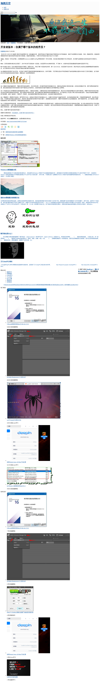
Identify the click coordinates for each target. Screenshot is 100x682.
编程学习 (9, 272)
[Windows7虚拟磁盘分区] (20, 166)
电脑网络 (13, 43)
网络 (46, 284)
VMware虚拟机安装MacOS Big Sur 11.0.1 (18, 324)
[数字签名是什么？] (22, 230)
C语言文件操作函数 (12, 677)
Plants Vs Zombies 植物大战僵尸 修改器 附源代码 (20, 612)
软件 (66, 284)
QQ (5, 127)
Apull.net (90, 269)
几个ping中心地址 (6, 261)
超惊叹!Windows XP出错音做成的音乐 (16, 134)
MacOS (75, 284)
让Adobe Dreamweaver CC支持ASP (16, 377)
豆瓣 (12, 127)
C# (77, 284)
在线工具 (6, 9)
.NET (51, 284)
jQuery (29, 284)
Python (5, 284)
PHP (27, 284)
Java (59, 284)
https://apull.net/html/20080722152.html (17, 121)
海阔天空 (6, 3)
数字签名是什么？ (6, 233)
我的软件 (9, 280)
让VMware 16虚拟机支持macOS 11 (16, 486)
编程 (68, 284)
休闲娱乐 (9, 281)
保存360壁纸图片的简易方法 (10, 197)
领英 (18, 127)
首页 (5, 7)
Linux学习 (9, 275)
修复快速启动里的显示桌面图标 (14, 132)
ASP (61, 284)
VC (35, 284)
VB (20, 284)
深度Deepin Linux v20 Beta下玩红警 (16, 462)
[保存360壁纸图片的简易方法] (12, 194)
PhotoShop (17, 284)
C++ (64, 284)
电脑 (49, 284)
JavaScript (9, 284)
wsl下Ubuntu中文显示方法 (14, 420)
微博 (2, 127)
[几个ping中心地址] (12, 258)
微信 (9, 127)
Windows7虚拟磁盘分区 (8, 170)
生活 (57, 284)
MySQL (23, 284)
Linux (71, 284)
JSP (13, 284)
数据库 (43, 284)
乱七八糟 (9, 278)
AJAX (33, 284)
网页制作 (38, 284)
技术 (54, 284)
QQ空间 (15, 127)
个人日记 (9, 277)
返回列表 (3, 129)
